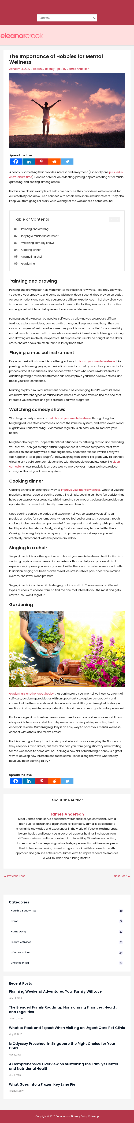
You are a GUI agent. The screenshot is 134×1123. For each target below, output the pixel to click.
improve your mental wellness (80, 490)
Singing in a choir (32, 256)
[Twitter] (67, 161)
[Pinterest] (41, 161)
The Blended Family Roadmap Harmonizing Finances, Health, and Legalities (63, 1009)
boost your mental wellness (97, 361)
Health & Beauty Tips (47, 69)
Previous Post (14, 876)
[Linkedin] (29, 161)
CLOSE (114, 219)
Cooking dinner (31, 250)
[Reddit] (54, 161)
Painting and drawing (35, 229)
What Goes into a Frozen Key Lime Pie (42, 1084)
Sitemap (94, 1116)
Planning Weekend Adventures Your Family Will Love (55, 991)
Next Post (122, 876)
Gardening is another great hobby (31, 693)
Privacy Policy (80, 1116)
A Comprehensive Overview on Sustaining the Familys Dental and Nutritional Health (63, 1066)
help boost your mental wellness (70, 418)
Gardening (28, 263)
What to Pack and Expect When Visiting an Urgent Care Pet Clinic (67, 1027)
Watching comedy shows (37, 243)
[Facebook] (16, 161)
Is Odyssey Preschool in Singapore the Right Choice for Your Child (62, 1046)
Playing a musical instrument (40, 236)
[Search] (94, 17)
